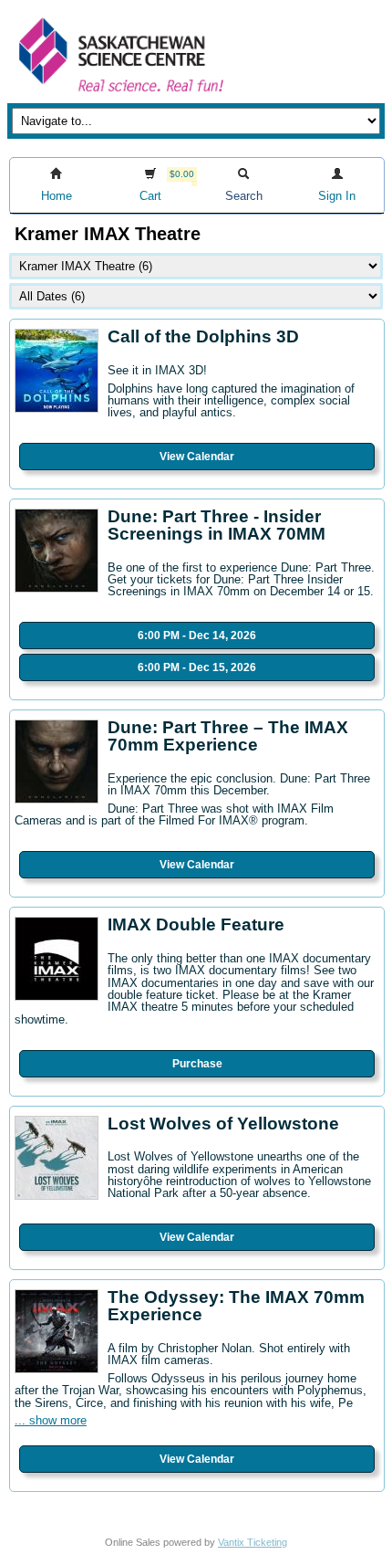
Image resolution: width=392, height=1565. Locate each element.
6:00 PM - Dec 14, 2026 (197, 635)
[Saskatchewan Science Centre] (119, 93)
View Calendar (197, 456)
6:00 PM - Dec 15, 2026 (197, 667)
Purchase (197, 1063)
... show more (51, 1420)
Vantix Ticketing (252, 1542)
